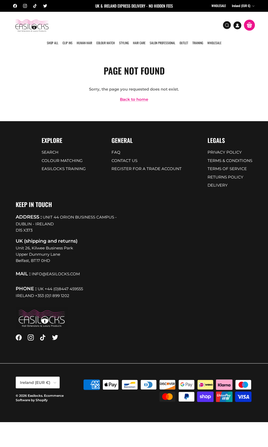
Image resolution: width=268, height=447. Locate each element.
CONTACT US (124, 160)
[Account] (237, 25)
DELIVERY (218, 185)
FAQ (115, 152)
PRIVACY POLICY (225, 152)
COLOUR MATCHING (62, 160)
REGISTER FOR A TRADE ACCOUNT (146, 168)
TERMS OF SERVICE (227, 168)
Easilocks (35, 396)
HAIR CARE (139, 43)
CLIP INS (67, 43)
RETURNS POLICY (225, 177)
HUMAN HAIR (84, 43)
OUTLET (184, 43)
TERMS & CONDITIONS (230, 160)
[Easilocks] (32, 25)
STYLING (124, 43)
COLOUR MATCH (105, 43)
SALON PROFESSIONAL (162, 43)
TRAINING (197, 43)
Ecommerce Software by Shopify (40, 398)
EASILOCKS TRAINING (64, 168)
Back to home (134, 99)
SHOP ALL (52, 43)
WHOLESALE (214, 43)
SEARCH (50, 152)
